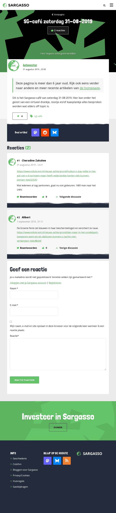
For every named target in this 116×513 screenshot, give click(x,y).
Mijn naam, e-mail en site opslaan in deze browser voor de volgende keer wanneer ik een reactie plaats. (57, 328)
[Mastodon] (47, 461)
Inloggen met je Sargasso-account (28, 282)
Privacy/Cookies (21, 475)
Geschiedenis (20, 458)
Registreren (55, 282)
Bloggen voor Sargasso (25, 469)
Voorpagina (59, 14)
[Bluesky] (57, 461)
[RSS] (67, 461)
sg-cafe (38, 116)
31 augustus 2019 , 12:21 (30, 164)
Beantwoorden (28, 196)
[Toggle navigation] (111, 5)
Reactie (14, 335)
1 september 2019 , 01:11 (30, 221)
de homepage (90, 88)
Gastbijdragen (20, 486)
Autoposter (30, 65)
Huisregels (18, 481)
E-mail (13, 305)
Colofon (17, 464)
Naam (13, 288)
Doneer (58, 427)
